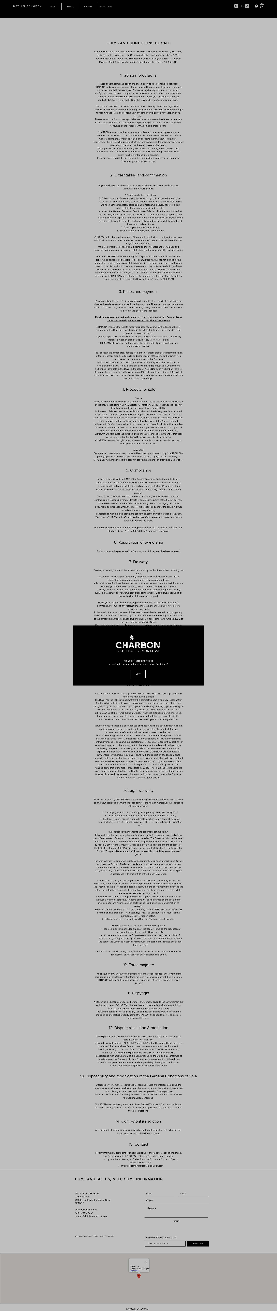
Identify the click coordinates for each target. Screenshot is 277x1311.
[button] (138, 674)
